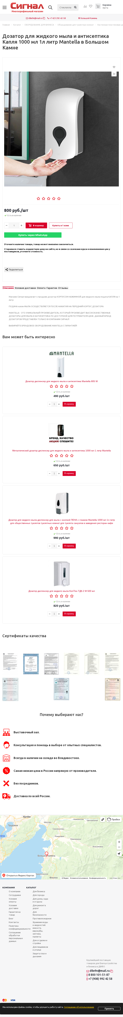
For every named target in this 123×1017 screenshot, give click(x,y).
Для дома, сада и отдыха (40, 900)
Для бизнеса (39, 891)
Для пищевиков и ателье (40, 948)
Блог (11, 918)
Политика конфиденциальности (19, 927)
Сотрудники (15, 895)
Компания (8, 887)
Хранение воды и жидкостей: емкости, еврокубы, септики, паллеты (40, 929)
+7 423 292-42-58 (57, 18)
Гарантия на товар (14, 913)
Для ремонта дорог (39, 906)
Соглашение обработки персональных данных (16, 936)
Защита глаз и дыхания (39, 954)
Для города (38, 895)
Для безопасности (39, 913)
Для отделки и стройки (40, 941)
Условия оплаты (13, 900)
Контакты (14, 922)
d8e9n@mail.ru (35, 18)
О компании (14, 891)
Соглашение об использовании (79, 1007)
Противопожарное (42, 918)
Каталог (31, 887)
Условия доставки (13, 906)
